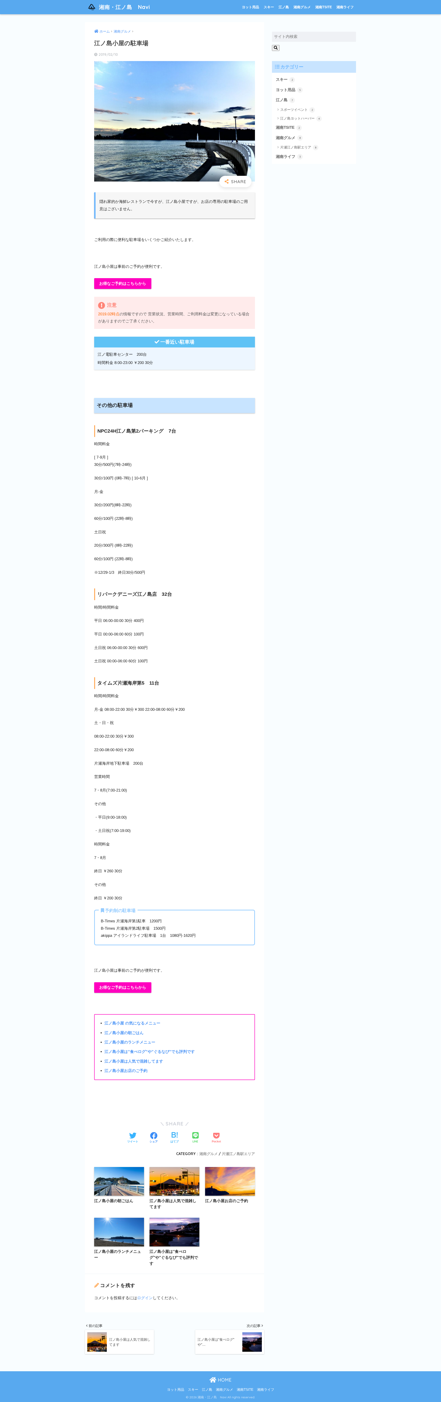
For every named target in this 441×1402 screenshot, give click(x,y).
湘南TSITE (323, 7)
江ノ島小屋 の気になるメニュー (132, 1023)
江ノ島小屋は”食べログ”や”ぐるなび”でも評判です (150, 1051)
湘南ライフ (345, 7)
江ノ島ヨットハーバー (300, 118)
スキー (269, 7)
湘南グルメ (302, 7)
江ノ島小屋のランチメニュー (130, 1042)
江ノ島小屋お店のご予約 (126, 1071)
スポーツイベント (296, 110)
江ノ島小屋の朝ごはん (124, 1033)
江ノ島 (284, 7)
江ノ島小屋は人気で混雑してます (134, 1061)
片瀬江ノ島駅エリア (238, 1153)
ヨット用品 (250, 7)
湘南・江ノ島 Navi (124, 7)
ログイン (145, 1298)
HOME (224, 1380)
